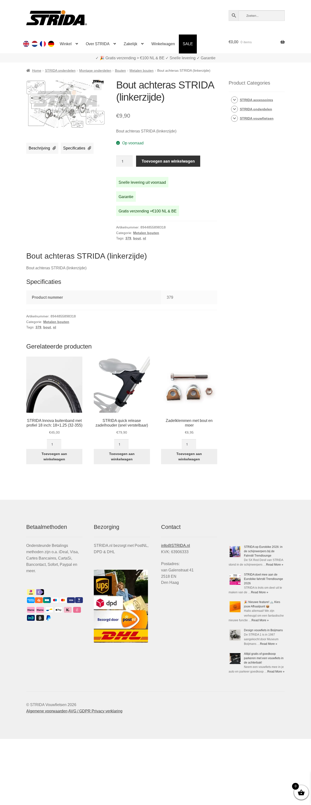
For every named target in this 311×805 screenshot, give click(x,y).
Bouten (120, 70)
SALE (188, 44)
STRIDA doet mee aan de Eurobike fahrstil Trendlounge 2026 (263, 579)
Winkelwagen (163, 44)
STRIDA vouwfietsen (257, 118)
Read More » (274, 564)
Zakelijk (130, 44)
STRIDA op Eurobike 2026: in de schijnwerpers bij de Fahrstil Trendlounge (263, 551)
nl (144, 238)
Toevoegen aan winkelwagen (168, 161)
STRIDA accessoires (256, 100)
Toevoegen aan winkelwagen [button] (54, 456)
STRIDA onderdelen (60, 70)
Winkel (66, 44)
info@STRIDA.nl (175, 545)
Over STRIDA (98, 44)
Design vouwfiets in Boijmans (263, 630)
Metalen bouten (142, 70)
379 (128, 238)
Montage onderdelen (95, 70)
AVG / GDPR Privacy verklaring (95, 711)
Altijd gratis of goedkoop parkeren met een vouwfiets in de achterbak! (264, 658)
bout (137, 238)
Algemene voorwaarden (47, 711)
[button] (98, 86)
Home (36, 70)
